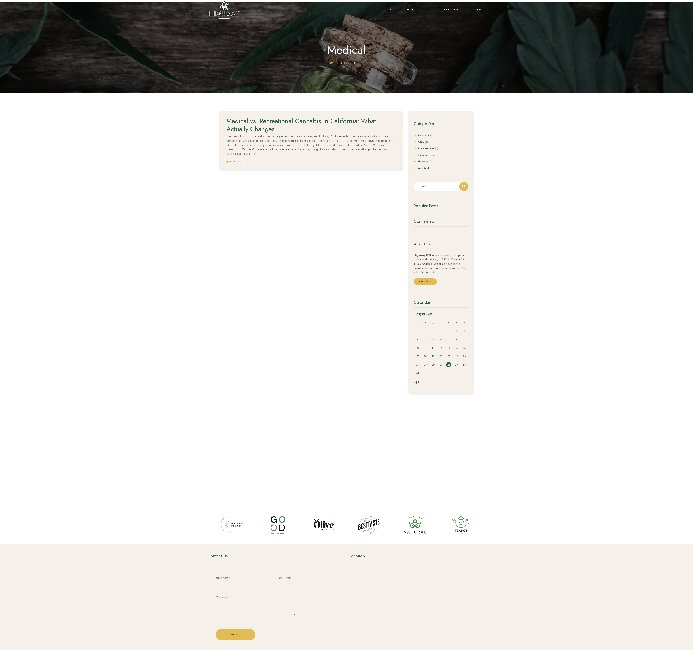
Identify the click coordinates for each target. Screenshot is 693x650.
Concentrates (426, 148)
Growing (423, 162)
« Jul (416, 382)
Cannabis (423, 135)
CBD (421, 142)
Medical (423, 168)
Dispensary (425, 155)
